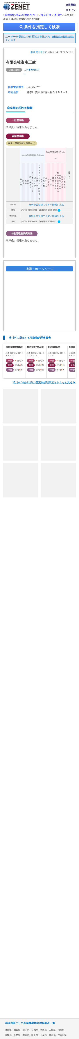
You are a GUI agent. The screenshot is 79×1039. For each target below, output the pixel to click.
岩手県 (26, 1030)
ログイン (71, 10)
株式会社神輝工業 (35, 347)
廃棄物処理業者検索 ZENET (21, 15)
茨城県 (8, 1035)
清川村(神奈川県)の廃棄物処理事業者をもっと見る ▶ (44, 382)
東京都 (52, 1035)
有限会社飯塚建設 (14, 347)
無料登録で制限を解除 (63, 36)
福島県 (61, 1030)
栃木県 (17, 1035)
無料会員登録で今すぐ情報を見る (46, 204)
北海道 (8, 1030)
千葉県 (43, 1035)
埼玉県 (34, 1035)
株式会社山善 (54, 347)
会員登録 (71, 4)
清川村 (58, 15)
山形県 (52, 1030)
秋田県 (43, 1030)
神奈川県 (46, 15)
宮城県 (34, 1030)
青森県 (17, 1030)
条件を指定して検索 (39, 27)
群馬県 (26, 1035)
